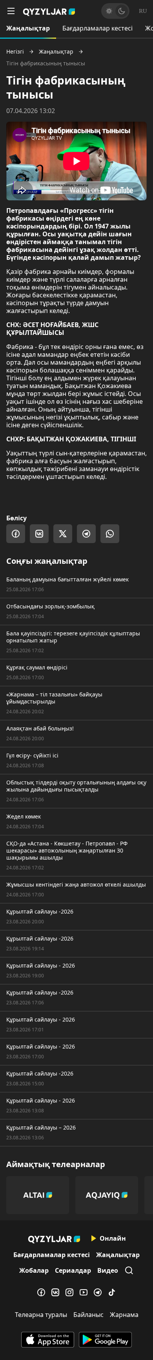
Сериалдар (73, 1270)
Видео (107, 1270)
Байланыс (88, 1314)
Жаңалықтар (28, 28)
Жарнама (124, 1314)
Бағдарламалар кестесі (97, 28)
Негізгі (15, 51)
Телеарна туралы (41, 1314)
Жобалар (34, 1270)
